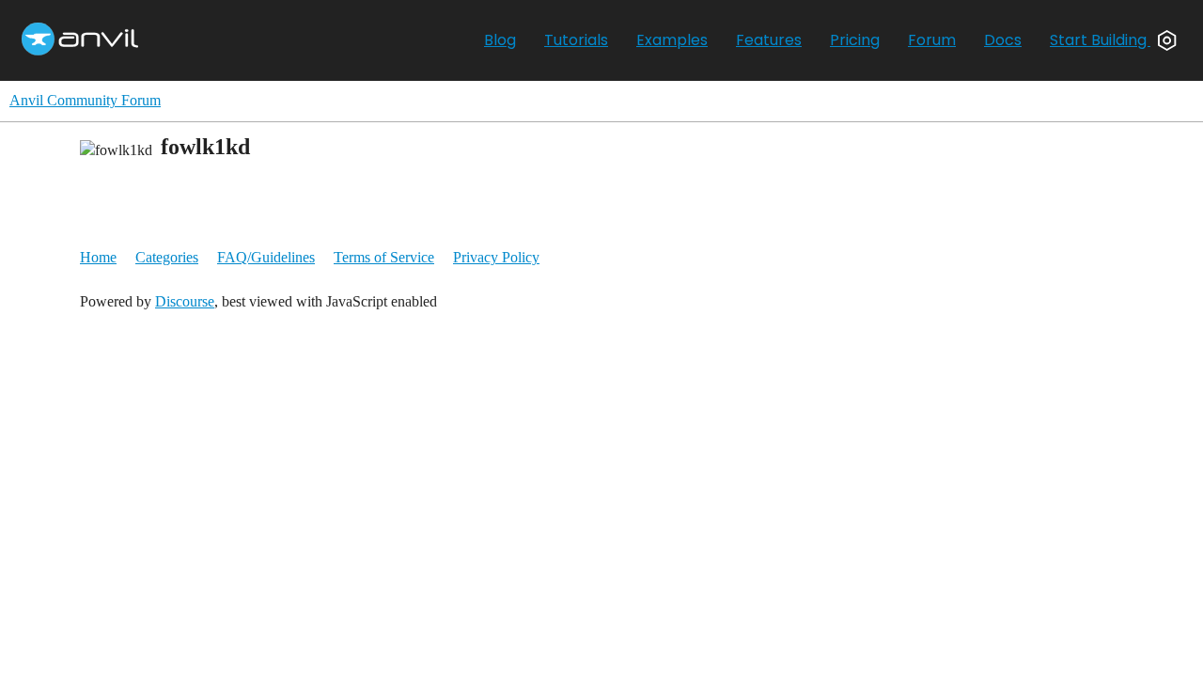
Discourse (184, 301)
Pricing (855, 40)
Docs (1003, 40)
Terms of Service (384, 257)
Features (769, 40)
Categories (166, 257)
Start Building (1100, 40)
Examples (672, 40)
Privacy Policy (496, 257)
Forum (932, 40)
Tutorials (576, 40)
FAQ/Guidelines (266, 257)
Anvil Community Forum (85, 100)
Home (98, 257)
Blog (500, 40)
